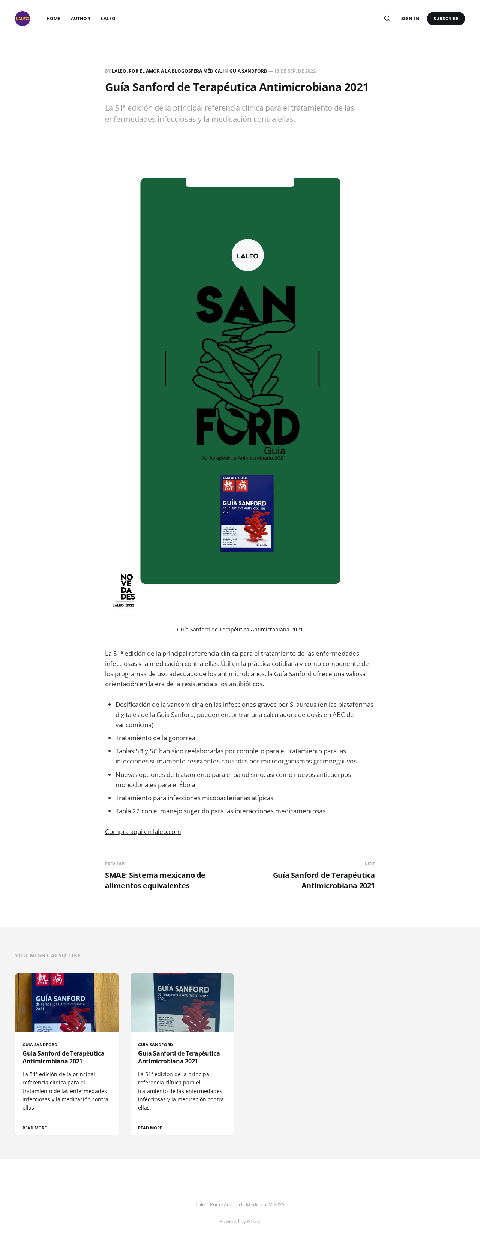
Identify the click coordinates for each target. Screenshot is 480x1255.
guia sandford (248, 71)
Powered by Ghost (240, 1221)
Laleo (108, 18)
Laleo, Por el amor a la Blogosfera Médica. (167, 71)
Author (80, 18)
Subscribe (446, 18)
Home (53, 18)
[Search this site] (387, 18)
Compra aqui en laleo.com (143, 831)
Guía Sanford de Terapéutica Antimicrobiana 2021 (240, 629)
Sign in (410, 18)
